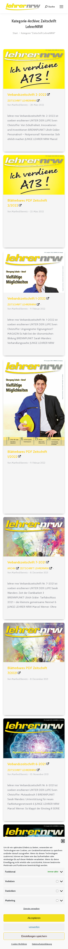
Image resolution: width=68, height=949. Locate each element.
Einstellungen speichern (34, 936)
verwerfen (34, 927)
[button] (63, 841)
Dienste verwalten (31, 908)
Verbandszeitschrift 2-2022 (26, 95)
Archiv (11, 568)
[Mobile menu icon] (61, 6)
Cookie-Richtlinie (19, 944)
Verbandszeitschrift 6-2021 (26, 764)
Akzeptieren (34, 918)
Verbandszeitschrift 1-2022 (26, 298)
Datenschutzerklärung (42, 944)
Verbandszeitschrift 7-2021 (26, 562)
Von (17, 105)
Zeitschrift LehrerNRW (21, 100)
